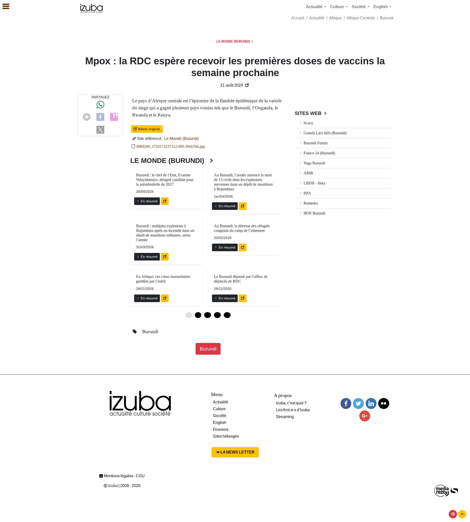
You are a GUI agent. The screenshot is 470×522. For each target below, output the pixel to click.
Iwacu (308, 123)
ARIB (308, 173)
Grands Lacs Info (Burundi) (325, 133)
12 (207, 315)
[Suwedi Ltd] (454, 490)
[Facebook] (100, 116)
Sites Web (309, 113)
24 (227, 315)
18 (217, 315)
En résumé (149, 201)
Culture (219, 409)
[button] (3, 6)
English (219, 422)
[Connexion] (453, 514)
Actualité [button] (314, 7)
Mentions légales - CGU (124, 476)
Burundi (387, 18)
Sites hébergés (226, 436)
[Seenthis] (114, 116)
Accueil (297, 18)
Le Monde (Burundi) (233, 41)
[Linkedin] (371, 403)
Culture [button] (337, 7)
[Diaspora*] (86, 116)
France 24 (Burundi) (319, 153)
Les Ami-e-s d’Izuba (293, 410)
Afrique (335, 18)
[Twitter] (358, 403)
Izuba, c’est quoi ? (291, 403)
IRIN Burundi (314, 213)
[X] (100, 129)
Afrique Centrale (361, 18)
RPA (307, 193)
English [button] (381, 7)
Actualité (316, 18)
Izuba (112, 486)
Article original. (149, 129)
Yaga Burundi (314, 163)
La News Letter (237, 452)
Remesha (310, 203)
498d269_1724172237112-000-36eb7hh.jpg (170, 146)
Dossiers (220, 429)
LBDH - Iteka (314, 183)
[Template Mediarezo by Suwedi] (442, 490)
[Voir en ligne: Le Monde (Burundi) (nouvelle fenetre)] (165, 201)
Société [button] (359, 7)
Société (219, 416)
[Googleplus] (364, 415)
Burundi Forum (315, 143)
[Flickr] (383, 403)
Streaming (285, 417)
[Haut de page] (462, 514)
